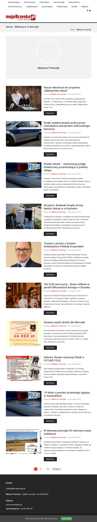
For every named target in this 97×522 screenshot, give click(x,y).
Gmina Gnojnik (59, 2)
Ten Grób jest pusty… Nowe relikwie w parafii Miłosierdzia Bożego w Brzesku (67, 286)
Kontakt (74, 7)
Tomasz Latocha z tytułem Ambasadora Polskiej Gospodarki (64, 245)
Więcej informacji (50, 519)
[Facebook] (87, 11)
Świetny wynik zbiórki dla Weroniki (64, 322)
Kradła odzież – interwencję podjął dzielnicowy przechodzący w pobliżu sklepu (66, 167)
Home (72, 30)
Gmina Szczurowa (15, 7)
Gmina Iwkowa (74, 2)
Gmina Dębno (44, 2)
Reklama (85, 7)
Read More (50, 113)
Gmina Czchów (29, 2)
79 (48, 469)
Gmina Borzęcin (14, 2)
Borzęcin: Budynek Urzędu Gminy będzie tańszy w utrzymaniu (63, 207)
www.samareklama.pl (14, 505)
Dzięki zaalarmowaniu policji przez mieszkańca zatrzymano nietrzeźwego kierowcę (67, 126)
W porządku (66, 519)
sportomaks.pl (47, 7)
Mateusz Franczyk (59, 94)
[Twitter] (90, 11)
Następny (56, 469)
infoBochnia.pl (62, 7)
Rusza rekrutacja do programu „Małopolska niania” (62, 89)
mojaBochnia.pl (31, 7)
